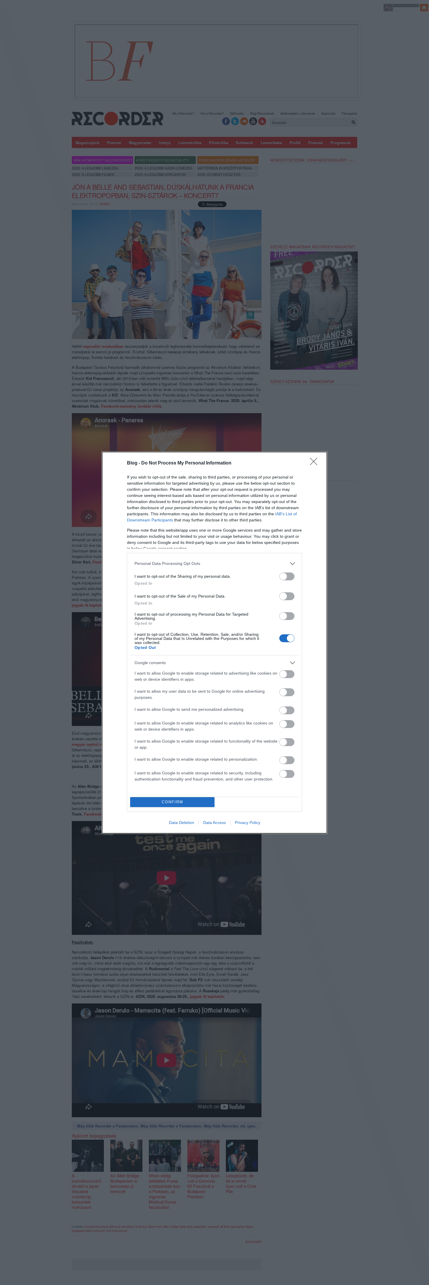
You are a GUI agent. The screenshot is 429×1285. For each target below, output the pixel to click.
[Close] (315, 463)
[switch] (286, 576)
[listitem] (214, 564)
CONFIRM (172, 802)
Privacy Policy (247, 822)
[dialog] (214, 642)
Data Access (214, 822)
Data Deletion (181, 822)
